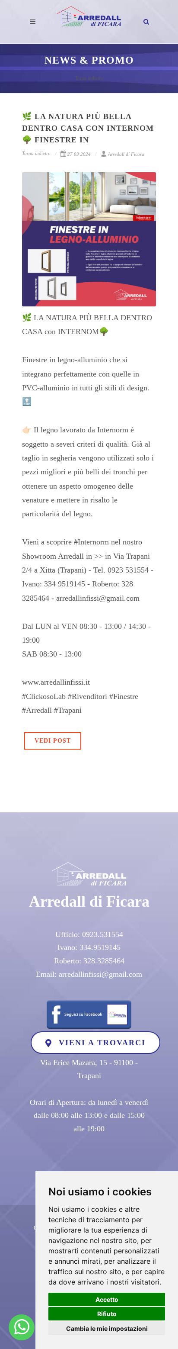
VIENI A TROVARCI (101, 1042)
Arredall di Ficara (126, 154)
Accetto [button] (106, 1299)
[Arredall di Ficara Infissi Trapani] (21, 1327)
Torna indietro (89, 78)
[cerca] (146, 20)
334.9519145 (100, 947)
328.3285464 (103, 960)
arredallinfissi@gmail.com (100, 974)
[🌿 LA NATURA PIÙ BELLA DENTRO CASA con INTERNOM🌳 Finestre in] (89, 239)
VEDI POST (53, 740)
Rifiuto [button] (107, 1313)
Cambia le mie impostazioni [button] (107, 1328)
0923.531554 (102, 934)
